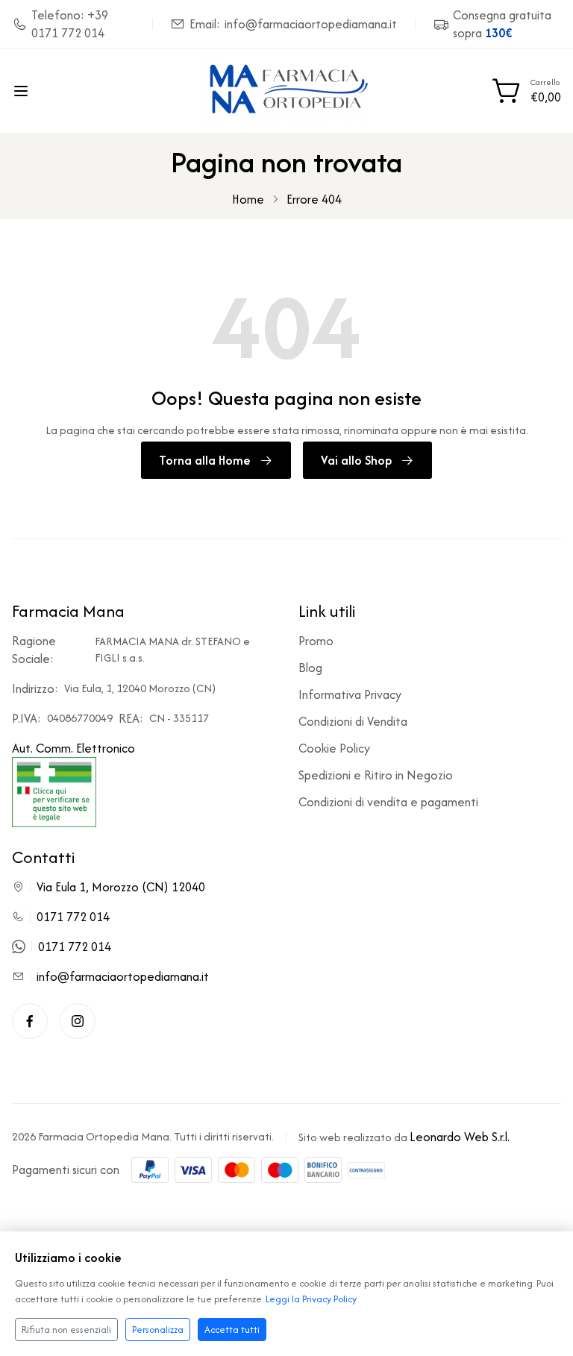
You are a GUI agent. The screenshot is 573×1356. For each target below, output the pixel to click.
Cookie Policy (334, 748)
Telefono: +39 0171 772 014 (69, 24)
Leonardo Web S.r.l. (460, 1137)
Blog (310, 668)
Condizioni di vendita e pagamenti (388, 802)
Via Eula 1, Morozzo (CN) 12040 (121, 887)
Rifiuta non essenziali (66, 1329)
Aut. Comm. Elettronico (73, 748)
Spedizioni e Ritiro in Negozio (375, 775)
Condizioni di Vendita (352, 721)
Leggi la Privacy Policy (311, 1299)
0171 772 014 (73, 917)
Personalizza (158, 1329)
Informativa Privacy (349, 694)
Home (248, 199)
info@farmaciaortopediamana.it (123, 976)
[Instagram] (78, 1021)
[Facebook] (30, 1021)
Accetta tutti (232, 1329)
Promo (316, 641)
